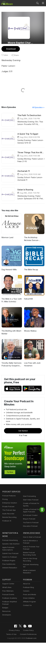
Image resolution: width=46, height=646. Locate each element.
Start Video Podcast (30, 500)
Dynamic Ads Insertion (11, 544)
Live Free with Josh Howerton (32, 364)
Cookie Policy (28, 630)
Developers (6, 615)
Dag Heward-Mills (9, 269)
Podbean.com (31, 638)
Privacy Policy (14, 630)
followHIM (28, 299)
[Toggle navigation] (43, 3)
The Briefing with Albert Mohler (11, 332)
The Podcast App (9, 510)
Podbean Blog (28, 587)
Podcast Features (9, 496)
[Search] (37, 3)
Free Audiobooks (8, 564)
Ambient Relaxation (9, 568)
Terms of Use (11, 634)
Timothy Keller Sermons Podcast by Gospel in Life (11, 364)
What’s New (6, 587)
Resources (6, 611)
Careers (26, 591)
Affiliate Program (29, 602)
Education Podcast (30, 526)
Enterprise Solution (9, 503)
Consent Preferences (28, 634)
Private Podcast (8, 506)
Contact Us (27, 605)
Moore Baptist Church (20, 42)
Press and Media (29, 594)
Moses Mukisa (30, 331)
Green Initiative (29, 598)
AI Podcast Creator (30, 515)
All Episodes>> (38, 107)
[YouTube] (30, 626)
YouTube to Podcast (31, 522)
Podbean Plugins (8, 560)
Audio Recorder (8, 514)
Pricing (5, 499)
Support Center (8, 584)
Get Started (23, 431)
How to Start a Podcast (32, 537)
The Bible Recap (31, 269)
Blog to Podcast (29, 519)
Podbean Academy (9, 598)
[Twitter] (20, 626)
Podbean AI (6, 521)
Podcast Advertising (10, 540)
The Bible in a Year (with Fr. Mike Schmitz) (11, 300)
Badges (5, 608)
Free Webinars (7, 591)
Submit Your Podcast (10, 553)
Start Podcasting (29, 496)
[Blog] (25, 626)
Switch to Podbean (9, 557)
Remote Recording (9, 517)
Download (11, 49)
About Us (26, 584)
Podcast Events (8, 594)
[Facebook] (15, 626)
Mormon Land (7, 237)
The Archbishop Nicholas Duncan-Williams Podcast (31, 239)
